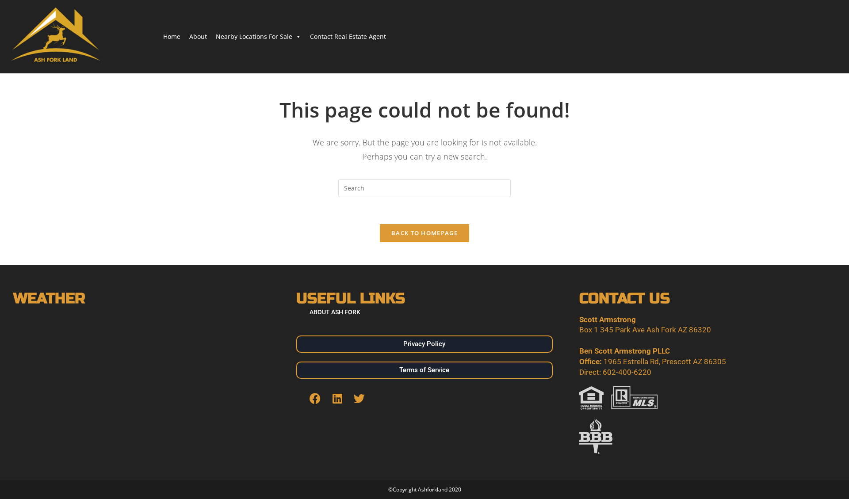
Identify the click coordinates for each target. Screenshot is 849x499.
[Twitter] (359, 399)
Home (171, 36)
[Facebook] (315, 399)
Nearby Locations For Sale (254, 36)
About (198, 36)
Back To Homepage (424, 233)
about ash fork (335, 312)
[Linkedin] (337, 399)
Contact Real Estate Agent (348, 36)
